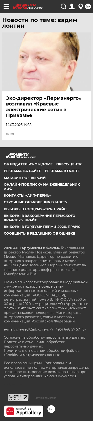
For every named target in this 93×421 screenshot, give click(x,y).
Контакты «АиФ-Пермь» (28, 195)
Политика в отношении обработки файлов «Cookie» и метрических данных (42, 352)
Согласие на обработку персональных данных (44, 337)
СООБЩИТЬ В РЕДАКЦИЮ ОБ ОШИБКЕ (39, 233)
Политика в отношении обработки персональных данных (34, 344)
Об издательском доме (28, 164)
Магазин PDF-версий (25, 178)
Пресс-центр (69, 164)
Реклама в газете (62, 171)
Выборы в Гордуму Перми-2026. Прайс (42, 227)
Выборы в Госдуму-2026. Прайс (35, 209)
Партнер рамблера (45, 397)
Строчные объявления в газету (35, 202)
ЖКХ (10, 134)
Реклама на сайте (22, 171)
